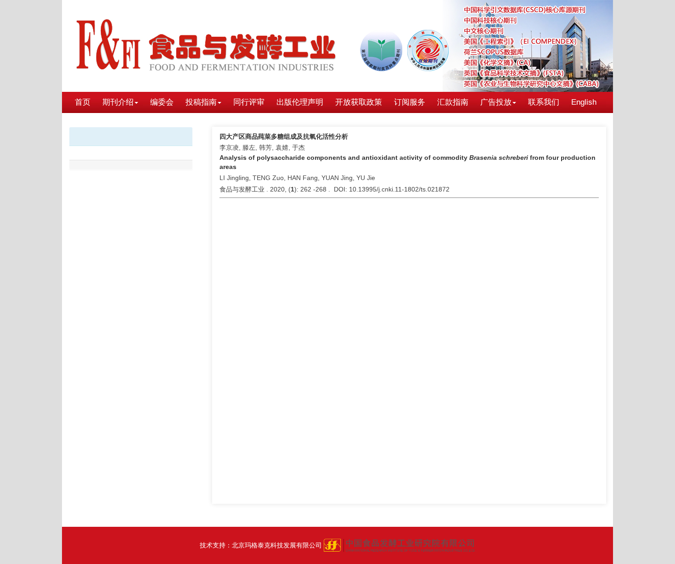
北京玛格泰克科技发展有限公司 (277, 545)
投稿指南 (201, 102)
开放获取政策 (358, 102)
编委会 (162, 102)
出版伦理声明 (299, 102)
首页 (82, 102)
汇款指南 (452, 102)
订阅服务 (409, 102)
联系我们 (543, 102)
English (583, 102)
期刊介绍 (118, 102)
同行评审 (248, 102)
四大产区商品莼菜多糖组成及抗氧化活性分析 (283, 136)
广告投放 (496, 102)
